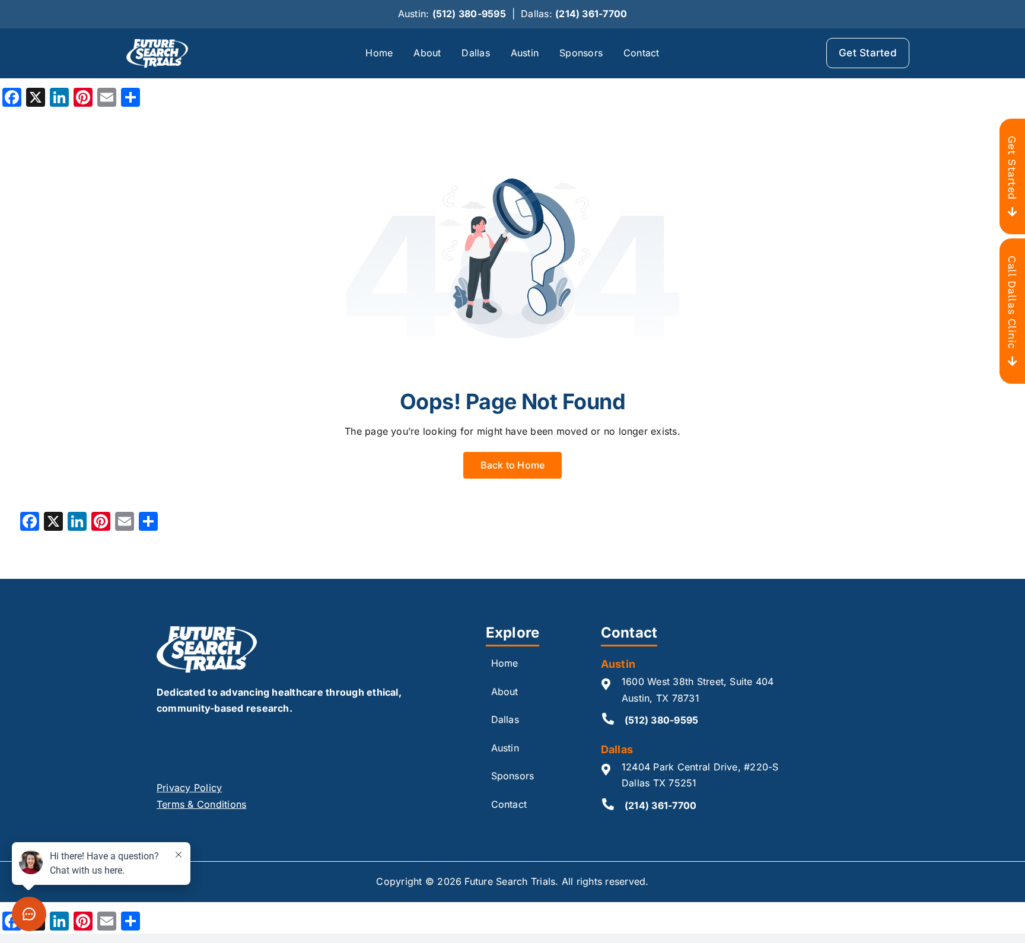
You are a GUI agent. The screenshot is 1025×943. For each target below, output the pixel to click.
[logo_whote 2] (157, 44)
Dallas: (574, 14)
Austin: (452, 14)
